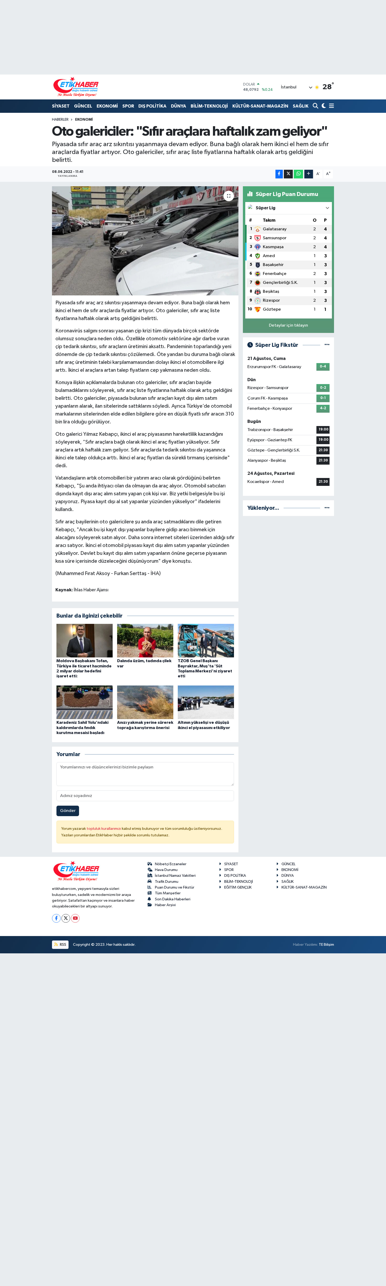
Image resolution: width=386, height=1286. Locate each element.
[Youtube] (75, 918)
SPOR (128, 106)
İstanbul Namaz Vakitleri (175, 876)
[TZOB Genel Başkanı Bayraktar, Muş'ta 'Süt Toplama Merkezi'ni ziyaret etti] (206, 640)
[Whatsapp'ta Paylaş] (298, 174)
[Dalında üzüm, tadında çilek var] (145, 640)
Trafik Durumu (166, 882)
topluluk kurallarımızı (104, 829)
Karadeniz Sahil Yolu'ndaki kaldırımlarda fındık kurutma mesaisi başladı (82, 727)
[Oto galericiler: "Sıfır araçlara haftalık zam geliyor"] (145, 240)
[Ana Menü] (330, 106)
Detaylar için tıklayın (288, 325)
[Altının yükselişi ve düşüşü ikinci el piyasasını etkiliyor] (206, 702)
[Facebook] (56, 918)
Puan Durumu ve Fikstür (174, 887)
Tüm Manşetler (168, 893)
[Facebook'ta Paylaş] (279, 174)
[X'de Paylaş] (288, 174)
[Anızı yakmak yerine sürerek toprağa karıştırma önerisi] (145, 702)
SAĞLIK (301, 106)
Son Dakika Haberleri (172, 899)
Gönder (68, 811)
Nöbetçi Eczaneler (170, 864)
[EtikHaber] (76, 87)
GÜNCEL (83, 106)
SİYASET (61, 106)
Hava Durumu (166, 870)
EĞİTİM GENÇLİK (238, 887)
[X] (65, 918)
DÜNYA (178, 106)
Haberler (60, 119)
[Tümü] (327, 508)
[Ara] (316, 106)
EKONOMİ (107, 106)
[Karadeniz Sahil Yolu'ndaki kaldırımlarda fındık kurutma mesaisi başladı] (84, 702)
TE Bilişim (326, 945)
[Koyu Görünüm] (323, 106)
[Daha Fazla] (308, 174)
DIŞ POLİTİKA (152, 106)
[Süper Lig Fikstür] (327, 345)
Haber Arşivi (165, 905)
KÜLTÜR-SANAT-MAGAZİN (260, 106)
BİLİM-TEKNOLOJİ (209, 106)
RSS (62, 945)
